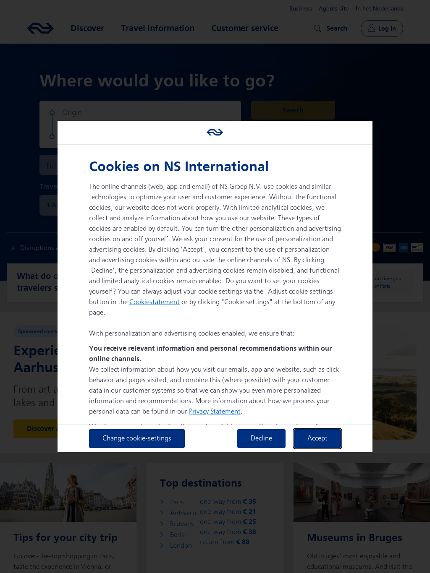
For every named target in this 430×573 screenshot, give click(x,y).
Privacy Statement (215, 412)
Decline (261, 438)
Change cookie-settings (136, 438)
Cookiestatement (154, 302)
